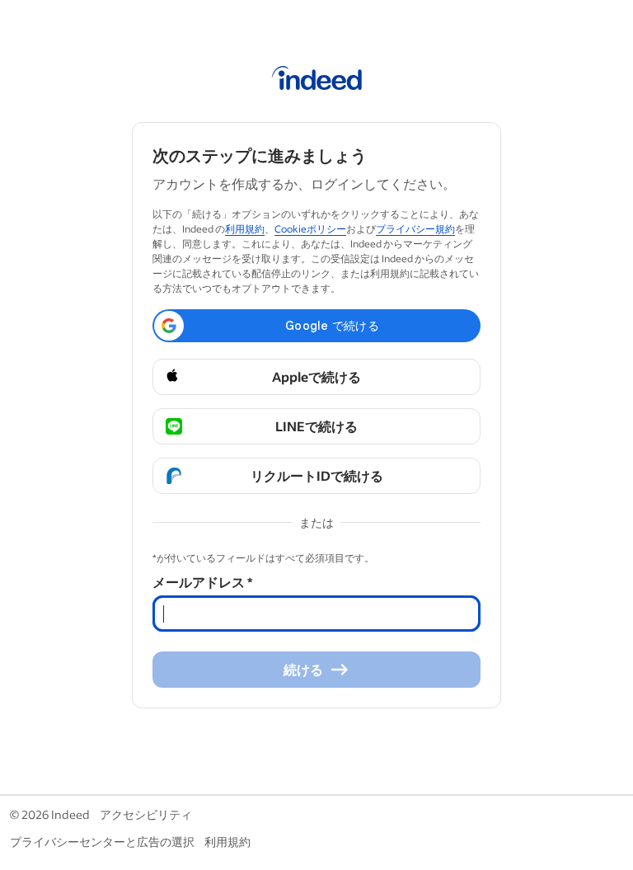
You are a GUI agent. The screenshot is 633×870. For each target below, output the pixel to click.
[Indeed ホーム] (316, 81)
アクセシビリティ (146, 814)
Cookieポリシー (310, 229)
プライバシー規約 (415, 229)
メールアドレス (202, 581)
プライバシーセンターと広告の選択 (102, 841)
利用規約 (245, 229)
